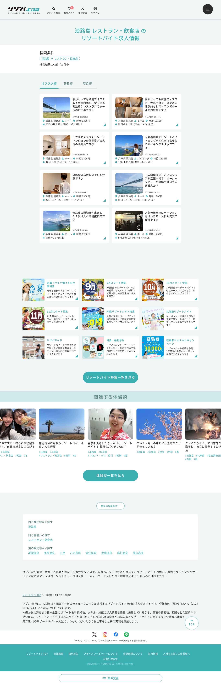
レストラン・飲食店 (66, 58)
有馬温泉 (49, 553)
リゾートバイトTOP (31, 595)
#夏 (126, 455)
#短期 (18, 455)
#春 (177, 451)
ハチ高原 (75, 553)
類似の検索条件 (109, 506)
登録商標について (133, 653)
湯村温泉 (122, 553)
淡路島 (46, 58)
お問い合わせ (110, 658)
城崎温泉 (33, 553)
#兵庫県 (5, 451)
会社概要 (58, 653)
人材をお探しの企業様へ (176, 653)
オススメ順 (49, 83)
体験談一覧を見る (110, 475)
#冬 (26, 455)
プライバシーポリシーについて (101, 653)
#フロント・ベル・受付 (100, 455)
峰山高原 (138, 553)
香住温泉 (91, 553)
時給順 (87, 83)
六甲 (62, 553)
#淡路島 (43, 451)
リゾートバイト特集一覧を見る (110, 377)
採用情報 (153, 653)
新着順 (68, 83)
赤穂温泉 (106, 553)
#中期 (170, 451)
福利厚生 (73, 653)
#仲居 (161, 451)
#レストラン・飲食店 (50, 455)
